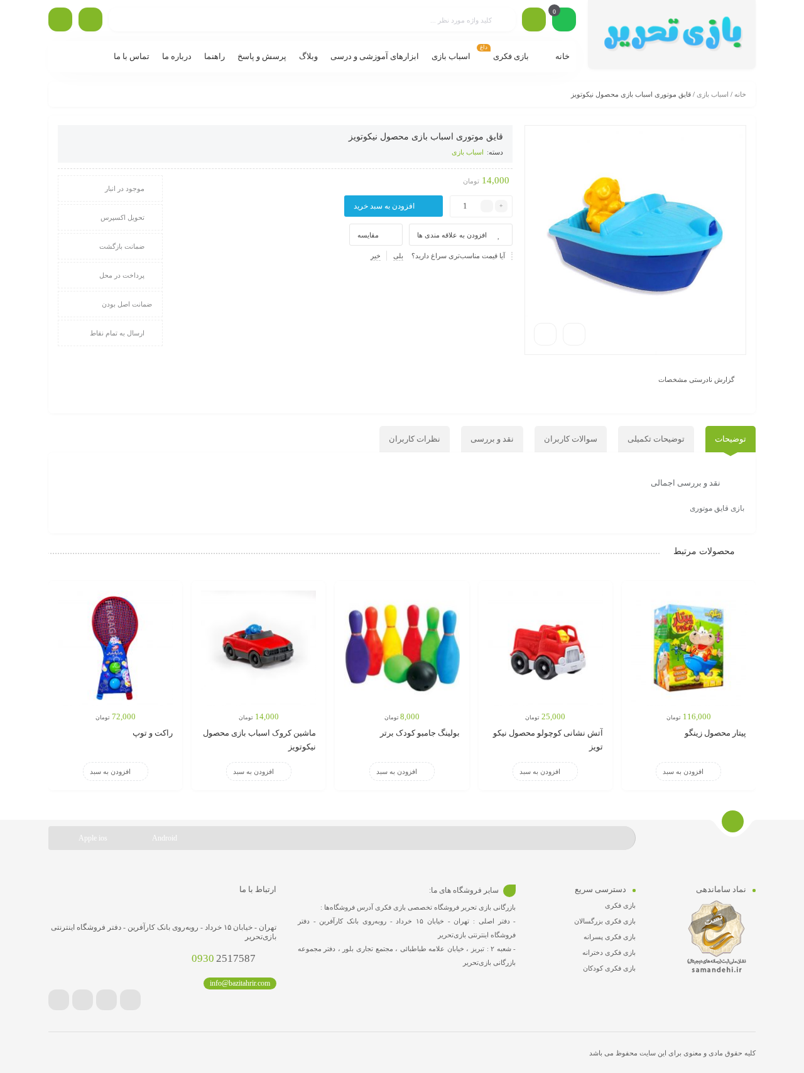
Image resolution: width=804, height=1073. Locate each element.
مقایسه (368, 235)
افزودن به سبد (683, 771)
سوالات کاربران (570, 439)
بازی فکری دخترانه (609, 952)
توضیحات (730, 439)
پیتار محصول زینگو (715, 733)
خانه (740, 94)
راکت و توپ (153, 733)
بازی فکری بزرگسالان (605, 921)
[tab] (730, 439)
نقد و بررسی (492, 439)
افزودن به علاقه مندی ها (452, 235)
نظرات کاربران (414, 439)
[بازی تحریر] (671, 34)
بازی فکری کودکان (609, 968)
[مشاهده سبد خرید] (564, 20)
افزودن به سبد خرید (384, 206)
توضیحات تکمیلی (656, 439)
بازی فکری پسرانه (610, 936)
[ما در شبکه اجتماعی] (60, 19)
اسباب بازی (713, 94)
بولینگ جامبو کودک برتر (420, 733)
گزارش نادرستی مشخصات (696, 379)
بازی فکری (620, 905)
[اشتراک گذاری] (574, 334)
